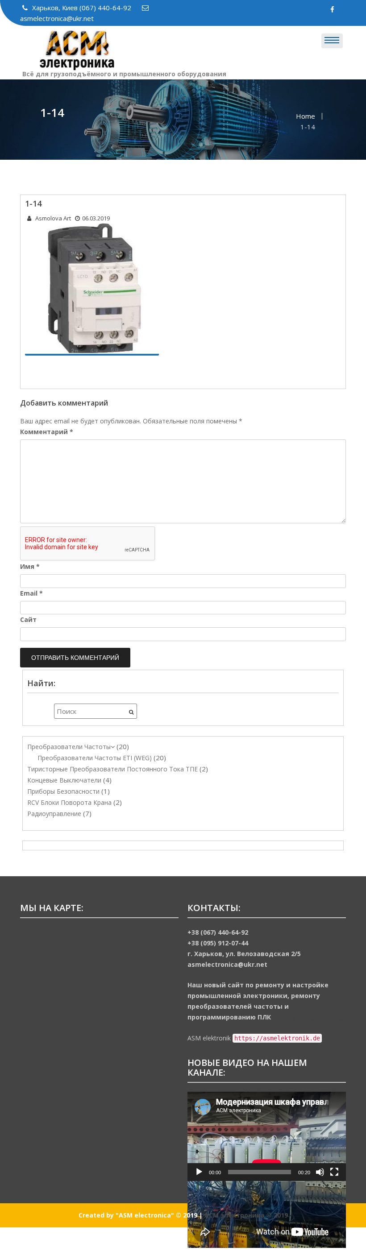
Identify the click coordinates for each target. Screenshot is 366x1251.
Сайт (28, 619)
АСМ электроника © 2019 (246, 1215)
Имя (30, 566)
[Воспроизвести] (199, 1172)
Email (31, 593)
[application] (266, 1136)
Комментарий (46, 431)
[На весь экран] (334, 1172)
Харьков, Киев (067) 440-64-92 (82, 7)
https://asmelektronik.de (307, 1017)
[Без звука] (320, 1172)
